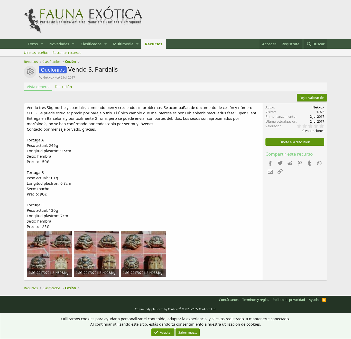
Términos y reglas (255, 299)
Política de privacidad (289, 299)
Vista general (38, 86)
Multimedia (123, 43)
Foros (33, 43)
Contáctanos (228, 299)
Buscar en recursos (66, 52)
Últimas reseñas (36, 52)
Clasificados (91, 43)
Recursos (153, 43)
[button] (41, 44)
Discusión (63, 86)
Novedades (59, 43)
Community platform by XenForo (175, 309)
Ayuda (314, 299)
